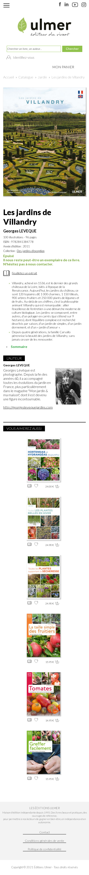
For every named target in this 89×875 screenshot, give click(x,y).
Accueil (8, 77)
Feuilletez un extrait (24, 273)
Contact (44, 832)
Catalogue (25, 77)
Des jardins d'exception (30, 251)
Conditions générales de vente (44, 841)
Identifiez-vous (23, 57)
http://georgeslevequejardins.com (28, 407)
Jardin (42, 77)
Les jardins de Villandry (68, 77)
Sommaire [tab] (19, 346)
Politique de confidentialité (44, 849)
